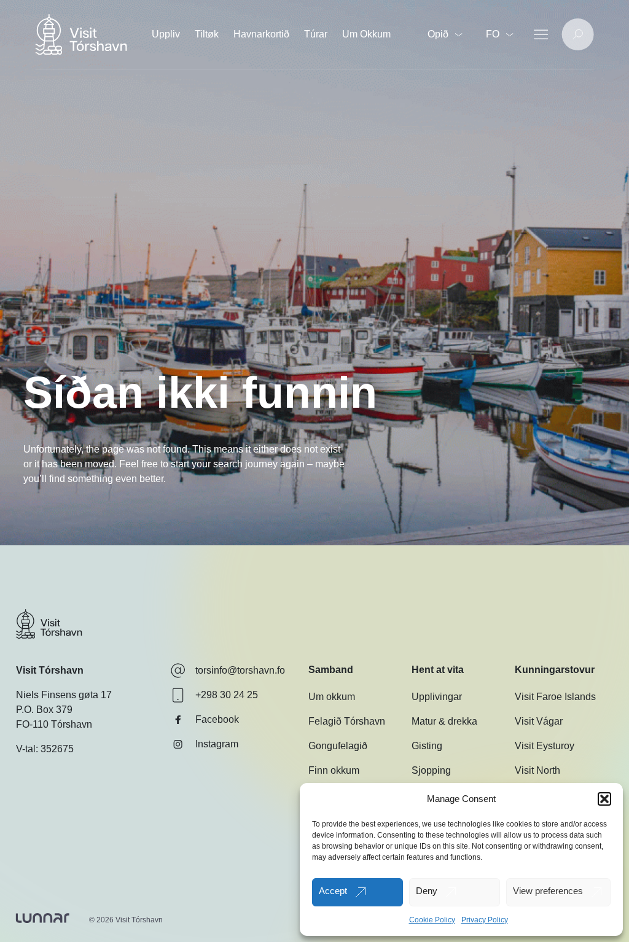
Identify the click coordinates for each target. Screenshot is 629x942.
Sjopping (431, 770)
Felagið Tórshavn (346, 721)
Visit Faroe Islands (555, 696)
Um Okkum (366, 34)
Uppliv (166, 34)
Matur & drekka (444, 721)
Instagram (216, 744)
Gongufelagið (337, 746)
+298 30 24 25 (226, 695)
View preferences (548, 891)
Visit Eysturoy (544, 746)
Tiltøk (207, 34)
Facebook (217, 719)
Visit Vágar (539, 721)
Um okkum (331, 696)
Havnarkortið (261, 34)
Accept (333, 891)
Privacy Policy (484, 920)
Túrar (315, 34)
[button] (604, 799)
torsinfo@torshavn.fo (240, 670)
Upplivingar (437, 696)
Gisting (427, 746)
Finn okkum (333, 770)
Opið (438, 34)
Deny (426, 891)
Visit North (537, 770)
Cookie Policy (432, 920)
